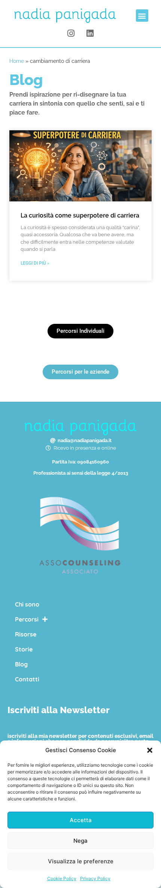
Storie (24, 649)
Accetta (81, 820)
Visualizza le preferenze (80, 861)
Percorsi (27, 619)
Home (16, 61)
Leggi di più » (35, 263)
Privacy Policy (95, 878)
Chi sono (27, 604)
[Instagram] (71, 33)
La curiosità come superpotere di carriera (80, 215)
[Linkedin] (90, 33)
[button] (150, 750)
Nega (80, 840)
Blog (21, 664)
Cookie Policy (61, 878)
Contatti (27, 679)
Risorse (25, 634)
